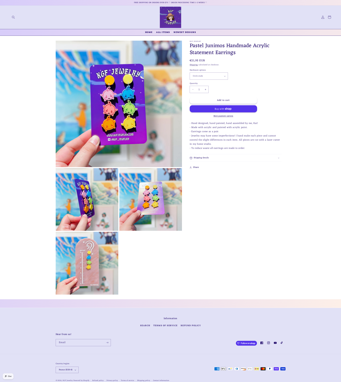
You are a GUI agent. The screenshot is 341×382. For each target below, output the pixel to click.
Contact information (161, 380)
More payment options (223, 116)
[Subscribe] (107, 342)
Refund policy (191, 326)
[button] (13, 17)
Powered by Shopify (81, 380)
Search (145, 326)
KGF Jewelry (68, 380)
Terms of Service (165, 326)
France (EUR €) (65, 369)
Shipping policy (143, 380)
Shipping (194, 64)
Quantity (194, 83)
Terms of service (127, 380)
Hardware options (198, 70)
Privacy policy (112, 380)
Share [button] (196, 167)
